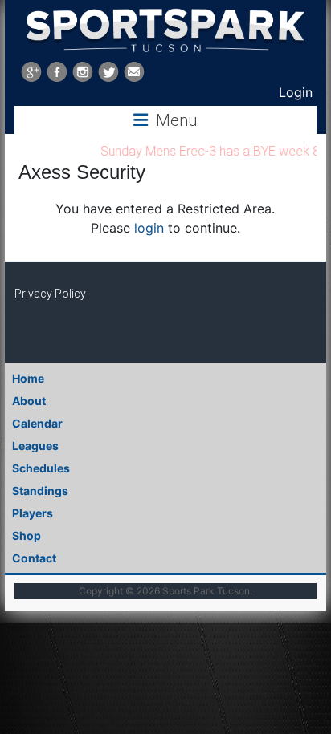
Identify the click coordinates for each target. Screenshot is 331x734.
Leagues (35, 445)
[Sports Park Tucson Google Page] (31, 72)
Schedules (41, 468)
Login (296, 92)
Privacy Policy (50, 293)
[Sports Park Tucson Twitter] (108, 72)
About (29, 401)
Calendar (37, 423)
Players (32, 513)
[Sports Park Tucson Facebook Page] (57, 72)
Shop (26, 535)
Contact (34, 558)
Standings (40, 490)
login (149, 228)
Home (28, 378)
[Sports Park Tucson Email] (134, 72)
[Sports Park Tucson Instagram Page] (82, 72)
